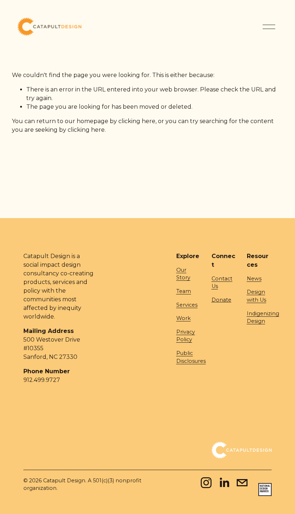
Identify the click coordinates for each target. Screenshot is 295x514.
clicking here (136, 121)
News (254, 278)
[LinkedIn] (224, 482)
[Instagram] (206, 482)
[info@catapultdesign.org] (242, 482)
